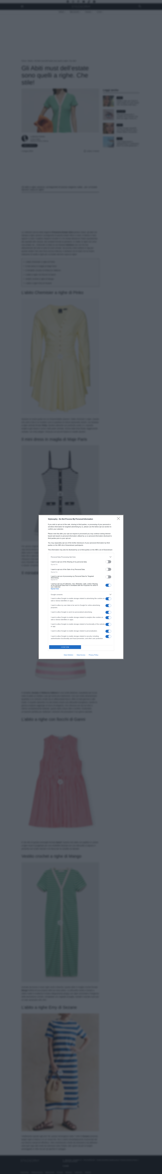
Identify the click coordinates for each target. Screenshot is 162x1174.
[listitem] (81, 557)
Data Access (81, 655)
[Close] (119, 519)
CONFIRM (65, 647)
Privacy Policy (93, 655)
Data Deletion (68, 655)
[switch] (108, 561)
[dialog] (81, 587)
